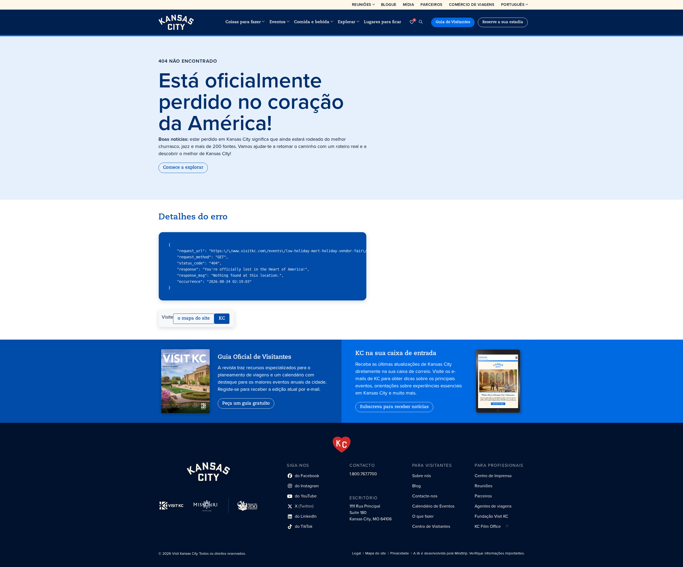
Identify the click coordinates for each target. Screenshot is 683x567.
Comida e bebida (311, 22)
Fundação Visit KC (491, 516)
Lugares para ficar (382, 22)
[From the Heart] (342, 445)
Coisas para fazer (243, 22)
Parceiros (431, 4)
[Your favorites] (411, 22)
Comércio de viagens (472, 4)
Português (513, 4)
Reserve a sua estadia (502, 22)
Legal (356, 553)
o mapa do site (194, 318)
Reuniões (361, 4)
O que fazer (423, 516)
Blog (416, 486)
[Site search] (420, 22)
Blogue (388, 4)
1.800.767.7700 (363, 474)
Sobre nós (421, 476)
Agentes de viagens (493, 506)
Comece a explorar (183, 168)
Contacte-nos (424, 496)
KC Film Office (488, 526)
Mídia (408, 4)
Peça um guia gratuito (246, 403)
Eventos (277, 22)
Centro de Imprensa (493, 476)
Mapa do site (375, 553)
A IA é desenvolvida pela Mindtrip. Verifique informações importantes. (469, 553)
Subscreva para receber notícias (394, 407)
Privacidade (399, 553)
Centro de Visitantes (431, 526)
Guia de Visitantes (453, 22)
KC (222, 318)
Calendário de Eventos (433, 506)
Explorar (346, 22)
